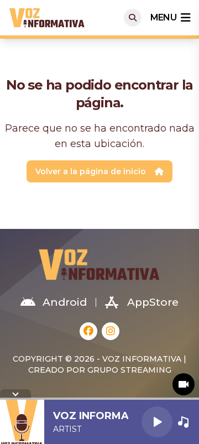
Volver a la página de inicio (90, 171)
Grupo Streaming (129, 370)
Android (65, 302)
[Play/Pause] (157, 421)
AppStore (153, 302)
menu (163, 17)
